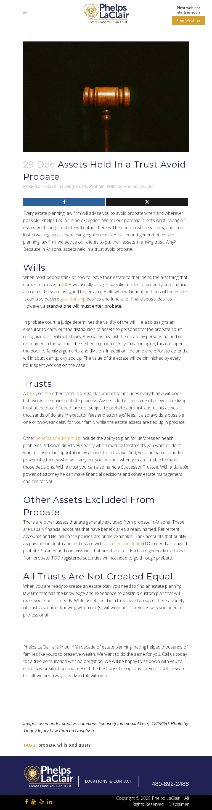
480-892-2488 (170, 783)
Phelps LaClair (138, 186)
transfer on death (124, 543)
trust (31, 393)
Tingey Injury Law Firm (45, 730)
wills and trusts (74, 745)
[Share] (64, 202)
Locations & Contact (108, 781)
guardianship (73, 299)
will (64, 284)
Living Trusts (74, 186)
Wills (111, 186)
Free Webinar (188, 20)
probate (46, 745)
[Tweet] (147, 202)
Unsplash (84, 730)
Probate (97, 186)
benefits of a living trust (58, 438)
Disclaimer (178, 804)
